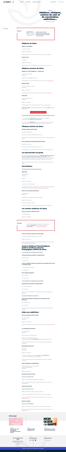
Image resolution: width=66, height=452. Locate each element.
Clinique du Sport (49, 149)
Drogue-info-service (25, 398)
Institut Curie (48, 65)
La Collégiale (48, 54)
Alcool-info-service (25, 383)
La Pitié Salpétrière (49, 80)
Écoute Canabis (24, 410)
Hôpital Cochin (48, 92)
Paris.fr (42, 448)
